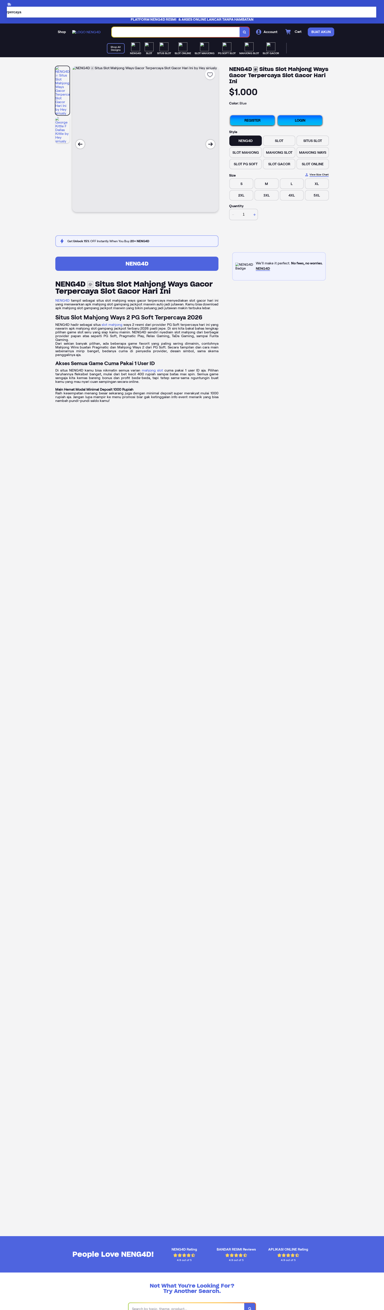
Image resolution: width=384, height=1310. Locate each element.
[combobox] (176, 32)
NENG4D (137, 263)
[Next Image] (210, 144)
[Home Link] (86, 32)
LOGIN (300, 120)
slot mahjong (112, 325)
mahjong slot (152, 370)
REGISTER (252, 120)
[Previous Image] (80, 144)
